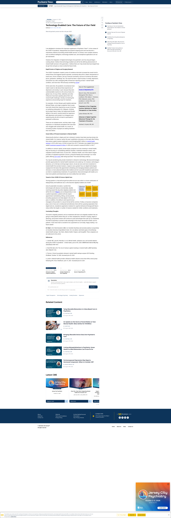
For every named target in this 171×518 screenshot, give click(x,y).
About (39, 414)
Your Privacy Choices (78, 417)
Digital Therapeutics (50, 295)
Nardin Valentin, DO (69, 364)
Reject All (132, 514)
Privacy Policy (59, 417)
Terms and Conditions (61, 416)
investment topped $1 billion (58, 145)
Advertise (40, 416)
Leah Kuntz (67, 326)
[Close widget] (168, 484)
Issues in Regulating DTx (79, 272)
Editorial (58, 414)
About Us (119, 426)
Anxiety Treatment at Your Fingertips (65, 272)
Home (113, 426)
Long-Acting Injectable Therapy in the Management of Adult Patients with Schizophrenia (70, 6)
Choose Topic (42, 5)
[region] (85, 515)
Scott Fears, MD (68, 313)
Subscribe (92, 287)
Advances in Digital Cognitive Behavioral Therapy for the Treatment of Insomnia (51, 272)
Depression (81, 295)
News (86, 2)
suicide (77, 82)
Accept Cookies (141, 514)
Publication (104, 2)
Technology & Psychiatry (62, 295)
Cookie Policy (13, 516)
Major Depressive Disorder (93, 6)
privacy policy (72, 289)
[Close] (168, 514)
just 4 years (57, 156)
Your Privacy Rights (121, 514)
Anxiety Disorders (73, 295)
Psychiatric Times (50, 21)
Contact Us (40, 417)
